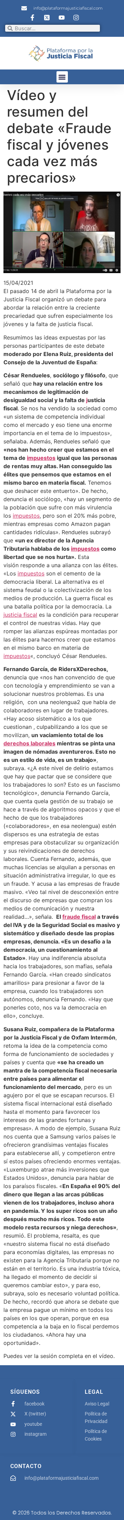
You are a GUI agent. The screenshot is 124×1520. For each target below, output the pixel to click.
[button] (62, 77)
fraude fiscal (79, 916)
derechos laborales (29, 743)
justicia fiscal (20, 614)
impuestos (41, 457)
